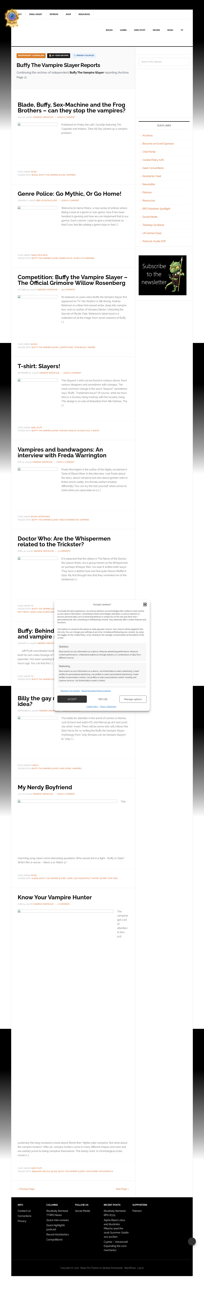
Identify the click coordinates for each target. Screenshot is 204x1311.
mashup (72, 431)
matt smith (23, 612)
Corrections (24, 1216)
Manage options (133, 699)
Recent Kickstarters (57, 1234)
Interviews (44, 517)
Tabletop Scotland (153, 225)
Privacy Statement (108, 707)
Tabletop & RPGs (39, 255)
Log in (141, 1268)
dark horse (65, 768)
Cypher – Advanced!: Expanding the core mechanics (116, 1246)
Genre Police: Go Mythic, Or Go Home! (69, 193)
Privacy (22, 1221)
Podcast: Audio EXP (154, 241)
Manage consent (192, 1241)
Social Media (149, 216)
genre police (66, 258)
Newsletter (148, 184)
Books (34, 344)
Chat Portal (149, 151)
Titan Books (80, 347)
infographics (106, 1171)
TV (32, 606)
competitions (66, 347)
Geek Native (38, 33)
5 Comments (64, 551)
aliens (35, 878)
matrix (95, 878)
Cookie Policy (92, 707)
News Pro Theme (89, 1268)
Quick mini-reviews (57, 1220)
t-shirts (95, 431)
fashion (63, 431)
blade (35, 175)
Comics (34, 765)
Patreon (147, 192)
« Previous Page (26, 1189)
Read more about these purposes (96, 691)
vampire (91, 347)
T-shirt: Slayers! (39, 366)
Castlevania (92, 1171)
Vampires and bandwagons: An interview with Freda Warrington (62, 452)
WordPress (130, 1268)
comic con (72, 878)
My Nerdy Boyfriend (45, 787)
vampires (71, 175)
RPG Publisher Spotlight (156, 208)
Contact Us (24, 1210)
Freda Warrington (69, 520)
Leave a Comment (66, 117)
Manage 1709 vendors (70, 691)
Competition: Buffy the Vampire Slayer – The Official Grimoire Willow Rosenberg (72, 280)
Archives (147, 135)
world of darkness (83, 258)
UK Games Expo (152, 233)
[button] (145, 604)
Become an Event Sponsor (158, 143)
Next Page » (122, 1189)
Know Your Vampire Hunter (55, 897)
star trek (113, 878)
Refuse (103, 699)
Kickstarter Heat (151, 176)
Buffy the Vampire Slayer (52, 175)
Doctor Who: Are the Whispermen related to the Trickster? (64, 541)
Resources (148, 200)
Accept (72, 699)
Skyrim (103, 878)
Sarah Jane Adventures (42, 612)
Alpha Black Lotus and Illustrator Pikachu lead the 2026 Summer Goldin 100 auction (116, 1228)
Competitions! (54, 1239)
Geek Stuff (36, 428)
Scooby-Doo (83, 431)
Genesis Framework (112, 1268)
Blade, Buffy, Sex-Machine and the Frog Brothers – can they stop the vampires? (72, 107)
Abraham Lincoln (41, 1171)
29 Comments (68, 290)
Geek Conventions (153, 168)
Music (34, 172)
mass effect (84, 878)
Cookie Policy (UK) (153, 159)
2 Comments (63, 904)
